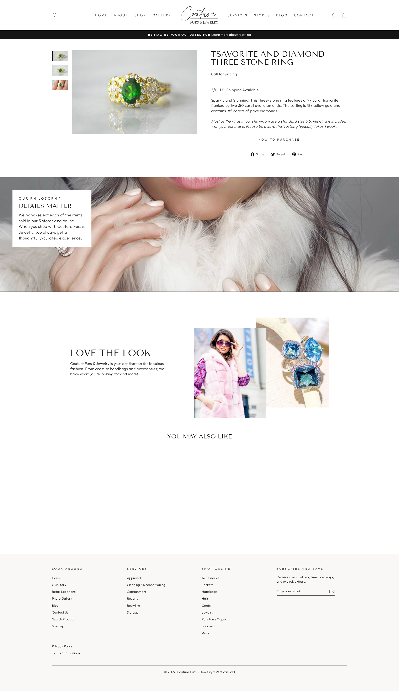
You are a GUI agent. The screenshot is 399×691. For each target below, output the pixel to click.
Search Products (64, 619)
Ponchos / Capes (214, 619)
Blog (282, 15)
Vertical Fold (225, 672)
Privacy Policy (62, 646)
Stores (262, 15)
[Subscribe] (332, 591)
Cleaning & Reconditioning (146, 585)
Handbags (209, 592)
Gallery (162, 15)
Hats (205, 598)
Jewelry (207, 612)
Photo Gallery (62, 598)
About (121, 15)
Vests (205, 633)
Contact (304, 15)
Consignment (136, 592)
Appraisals (135, 578)
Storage (133, 612)
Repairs (132, 598)
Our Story (59, 585)
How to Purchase (279, 139)
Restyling (133, 606)
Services (238, 15)
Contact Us (60, 612)
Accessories (210, 578)
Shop (140, 15)
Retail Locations (63, 592)
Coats (206, 606)
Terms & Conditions (66, 653)
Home (101, 15)
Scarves (207, 626)
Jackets (207, 585)
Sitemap (58, 626)
